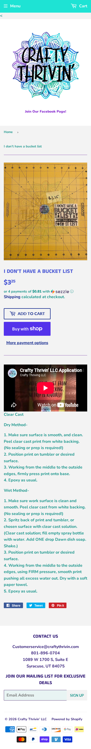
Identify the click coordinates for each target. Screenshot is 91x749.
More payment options (27, 343)
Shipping (12, 297)
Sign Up (77, 695)
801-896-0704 (45, 653)
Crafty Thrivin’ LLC (32, 719)
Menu (15, 6)
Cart (82, 6)
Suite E (61, 659)
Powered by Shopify (67, 719)
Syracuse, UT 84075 (46, 666)
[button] (45, 291)
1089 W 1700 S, (38, 659)
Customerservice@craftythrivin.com (45, 647)
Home (8, 132)
